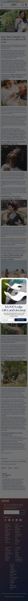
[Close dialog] (25, 280)
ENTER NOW (20, 320)
